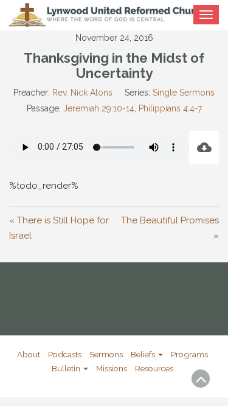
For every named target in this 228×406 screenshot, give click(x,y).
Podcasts (64, 354)
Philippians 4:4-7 (170, 108)
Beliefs (144, 354)
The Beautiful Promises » (170, 228)
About (28, 354)
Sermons (106, 354)
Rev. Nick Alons (82, 92)
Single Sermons (184, 92)
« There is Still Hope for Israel (59, 228)
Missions (111, 368)
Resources (154, 368)
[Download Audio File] (204, 147)
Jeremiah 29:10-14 (98, 108)
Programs (189, 354)
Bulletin (67, 368)
